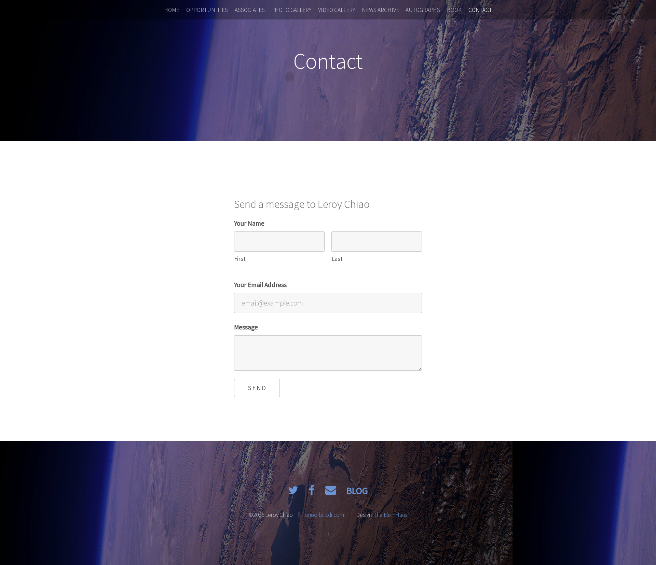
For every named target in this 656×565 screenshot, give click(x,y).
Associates (250, 10)
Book (454, 10)
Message (246, 327)
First (240, 259)
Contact (480, 10)
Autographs (423, 10)
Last (337, 259)
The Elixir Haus (390, 515)
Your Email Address (260, 285)
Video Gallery (336, 10)
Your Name (249, 223)
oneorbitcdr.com (324, 515)
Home (171, 10)
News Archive (380, 10)
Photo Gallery (291, 10)
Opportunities (207, 10)
